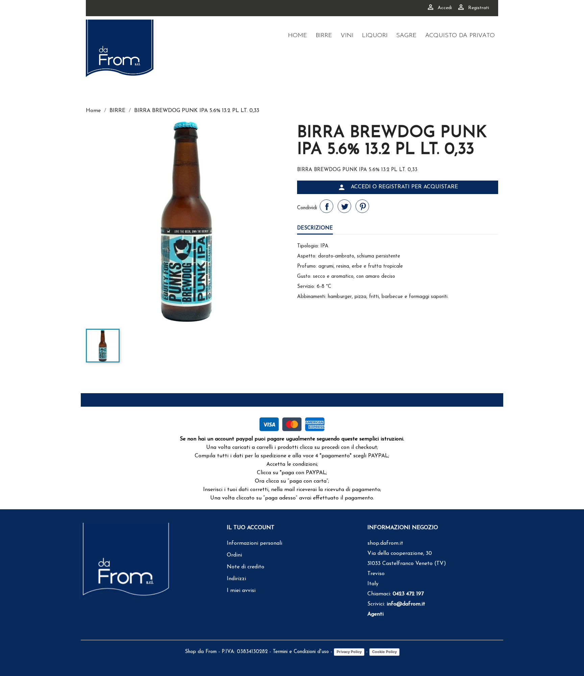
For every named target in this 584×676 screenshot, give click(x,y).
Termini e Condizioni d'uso (301, 651)
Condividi (326, 206)
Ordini (234, 555)
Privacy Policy (349, 651)
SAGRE (406, 36)
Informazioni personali (254, 543)
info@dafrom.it (406, 604)
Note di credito (245, 567)
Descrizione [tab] (315, 228)
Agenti (375, 614)
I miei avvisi (241, 590)
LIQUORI (375, 36)
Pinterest (362, 206)
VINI (347, 36)
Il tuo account (250, 528)
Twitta (344, 206)
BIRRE (324, 36)
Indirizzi (236, 579)
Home (297, 36)
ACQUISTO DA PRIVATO (460, 36)
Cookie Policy (384, 651)
